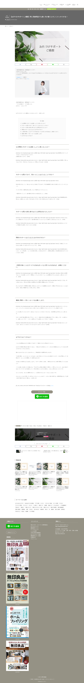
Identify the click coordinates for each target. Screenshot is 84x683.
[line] (75, 1)
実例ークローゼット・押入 (37, 507)
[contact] (78, 1)
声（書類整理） (63, 505)
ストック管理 (55, 503)
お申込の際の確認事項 (36, 532)
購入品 (23, 511)
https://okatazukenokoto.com (61, 526)
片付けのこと (17, 511)
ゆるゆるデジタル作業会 (29, 503)
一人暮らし (35, 505)
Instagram (18, 77)
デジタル (61, 503)
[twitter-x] (70, 1)
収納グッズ (50, 425)
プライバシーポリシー (49, 679)
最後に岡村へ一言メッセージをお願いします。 (32, 133)
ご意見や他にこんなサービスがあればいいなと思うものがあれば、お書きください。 (40, 131)
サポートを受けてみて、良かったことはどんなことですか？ (35, 125)
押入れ (35, 425)
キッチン (42, 503)
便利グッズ (41, 505)
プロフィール (34, 539)
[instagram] (72, 1)
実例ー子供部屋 (53, 507)
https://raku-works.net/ (60, 533)
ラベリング (25, 505)
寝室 (27, 509)
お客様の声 (8, 19)
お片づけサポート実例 (36, 534)
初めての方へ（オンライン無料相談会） (39, 525)
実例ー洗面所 (17, 509)
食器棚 (27, 511)
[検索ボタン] (77, 5)
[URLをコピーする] (64, 64)
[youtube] (76, 1)
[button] (20, 64)
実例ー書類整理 (60, 507)
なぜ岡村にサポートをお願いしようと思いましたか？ (34, 123)
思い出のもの (36, 509)
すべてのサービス (35, 529)
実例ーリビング (46, 507)
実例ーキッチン (28, 507)
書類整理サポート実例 (36, 535)
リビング (30, 505)
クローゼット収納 (25, 425)
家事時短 (23, 509)
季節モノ (22, 507)
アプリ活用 (37, 503)
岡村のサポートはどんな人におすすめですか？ (32, 129)
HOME (32, 679)
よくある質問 (34, 531)
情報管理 (42, 509)
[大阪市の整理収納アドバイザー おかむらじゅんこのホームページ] (12, 5)
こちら (27, 78)
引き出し (31, 425)
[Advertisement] (42, 411)
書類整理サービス (35, 528)
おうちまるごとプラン (19, 503)
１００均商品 (31, 511)
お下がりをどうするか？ (27, 135)
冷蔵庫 (45, 505)
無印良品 (63, 509)
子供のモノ (45, 425)
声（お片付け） (39, 425)
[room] (73, 1)
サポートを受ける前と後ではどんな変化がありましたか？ (35, 127)
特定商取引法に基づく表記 (39, 679)
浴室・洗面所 (57, 509)
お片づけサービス (35, 526)
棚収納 (52, 509)
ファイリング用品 (18, 505)
